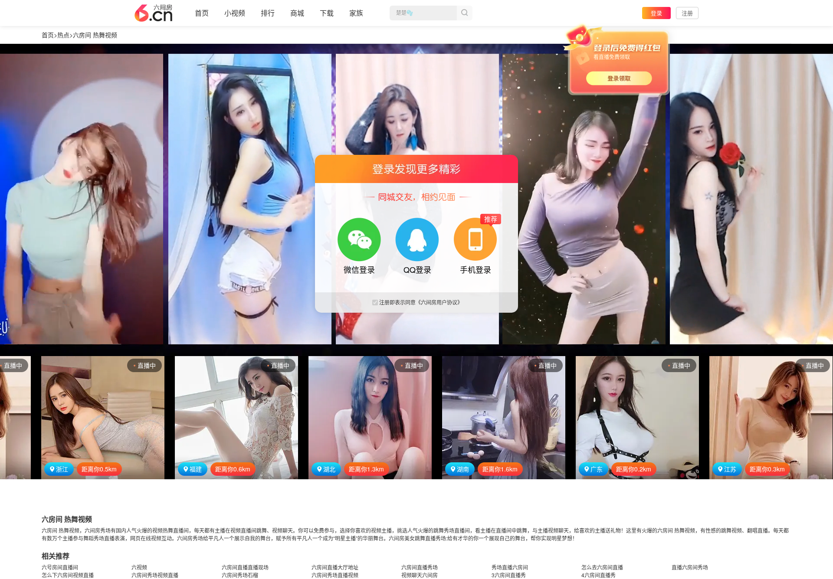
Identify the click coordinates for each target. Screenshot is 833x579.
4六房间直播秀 (598, 575)
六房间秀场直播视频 (335, 575)
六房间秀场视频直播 (154, 575)
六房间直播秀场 (419, 567)
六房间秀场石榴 (240, 575)
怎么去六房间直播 (602, 567)
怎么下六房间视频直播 (68, 575)
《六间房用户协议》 (439, 302)
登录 (656, 13)
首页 (202, 13)
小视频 (234, 13)
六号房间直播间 (60, 567)
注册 (687, 13)
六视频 (139, 567)
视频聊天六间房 (419, 575)
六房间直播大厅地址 (335, 567)
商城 (297, 13)
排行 (268, 13)
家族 (356, 13)
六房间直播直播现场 (245, 567)
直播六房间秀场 (690, 567)
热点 (63, 34)
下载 (327, 13)
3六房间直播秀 (509, 575)
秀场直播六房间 (510, 567)
